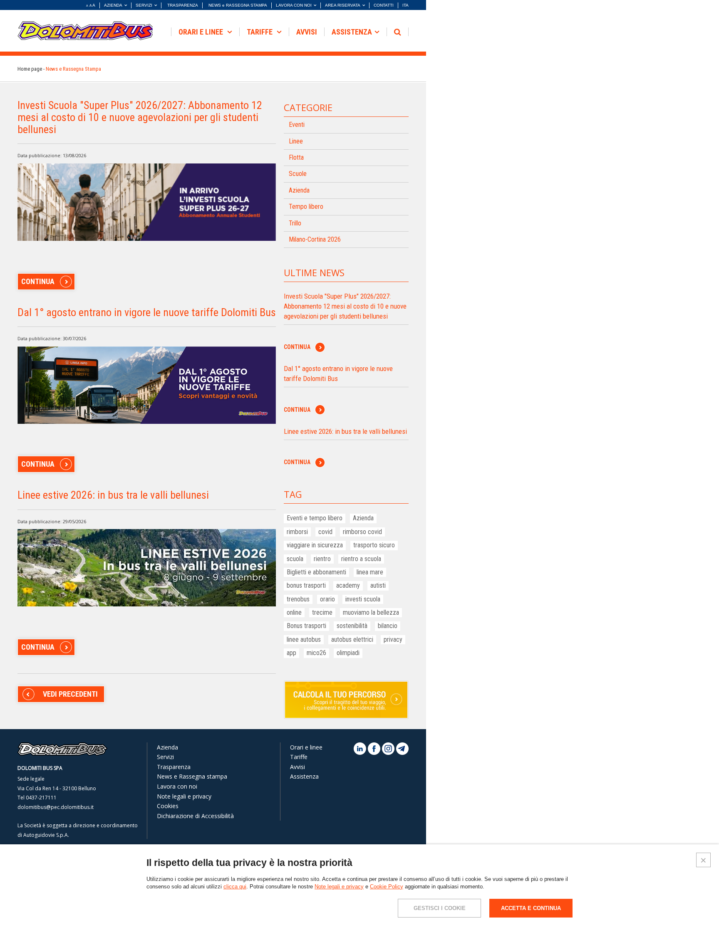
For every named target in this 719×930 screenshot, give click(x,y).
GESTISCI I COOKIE (440, 908)
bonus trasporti (306, 585)
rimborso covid (362, 532)
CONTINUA (38, 281)
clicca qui (234, 886)
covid (325, 532)
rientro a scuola (361, 559)
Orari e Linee (202, 31)
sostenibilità (352, 626)
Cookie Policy (386, 886)
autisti (378, 585)
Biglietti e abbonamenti (316, 572)
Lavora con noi (177, 786)
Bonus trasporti (306, 626)
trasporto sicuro (374, 545)
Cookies (168, 806)
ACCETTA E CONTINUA (531, 908)
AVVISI (306, 31)
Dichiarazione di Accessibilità (195, 816)
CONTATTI (384, 5)
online (294, 612)
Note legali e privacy (184, 796)
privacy (393, 639)
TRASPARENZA (182, 5)
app (291, 653)
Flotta (296, 157)
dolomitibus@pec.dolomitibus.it (55, 807)
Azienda (299, 190)
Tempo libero (306, 206)
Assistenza (352, 31)
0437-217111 (41, 797)
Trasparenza (174, 767)
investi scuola (362, 599)
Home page (29, 69)
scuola (295, 559)
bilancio (387, 626)
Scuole (298, 174)
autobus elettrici (352, 639)
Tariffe (260, 31)
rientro (322, 559)
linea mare (370, 572)
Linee (296, 141)
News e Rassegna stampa (192, 776)
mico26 (316, 653)
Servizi (165, 757)
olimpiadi (348, 653)
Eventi (297, 125)
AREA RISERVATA (342, 5)
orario (327, 599)
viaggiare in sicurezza (315, 545)
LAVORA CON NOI (294, 5)
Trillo (295, 223)
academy (348, 585)
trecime (322, 612)
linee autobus (304, 639)
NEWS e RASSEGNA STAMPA (237, 5)
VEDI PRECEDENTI (70, 694)
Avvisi (297, 767)
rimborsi (297, 532)
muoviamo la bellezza (371, 612)
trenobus (298, 599)
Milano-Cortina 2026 (315, 239)
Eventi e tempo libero (314, 518)
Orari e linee (306, 747)
